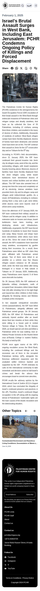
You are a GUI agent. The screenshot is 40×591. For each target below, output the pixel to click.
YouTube (10, 568)
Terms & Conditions (13, 578)
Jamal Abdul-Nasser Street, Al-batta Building (18, 544)
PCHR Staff (9, 516)
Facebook (10, 557)
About (6, 519)
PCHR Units (9, 512)
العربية (29, 5)
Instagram (10, 561)
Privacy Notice (28, 578)
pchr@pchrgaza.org (12, 535)
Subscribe (29, 494)
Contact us (8, 523)
